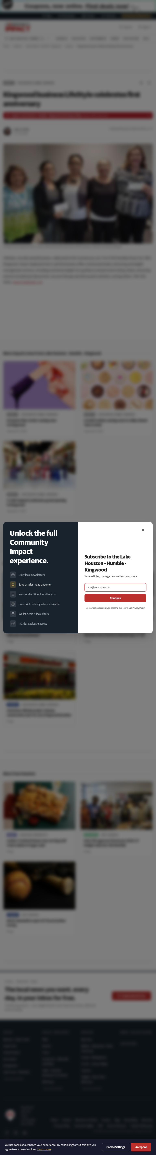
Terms (125, 607)
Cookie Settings (115, 1147)
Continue (115, 598)
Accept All (141, 1147)
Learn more (44, 1149)
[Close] (143, 530)
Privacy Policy (138, 607)
